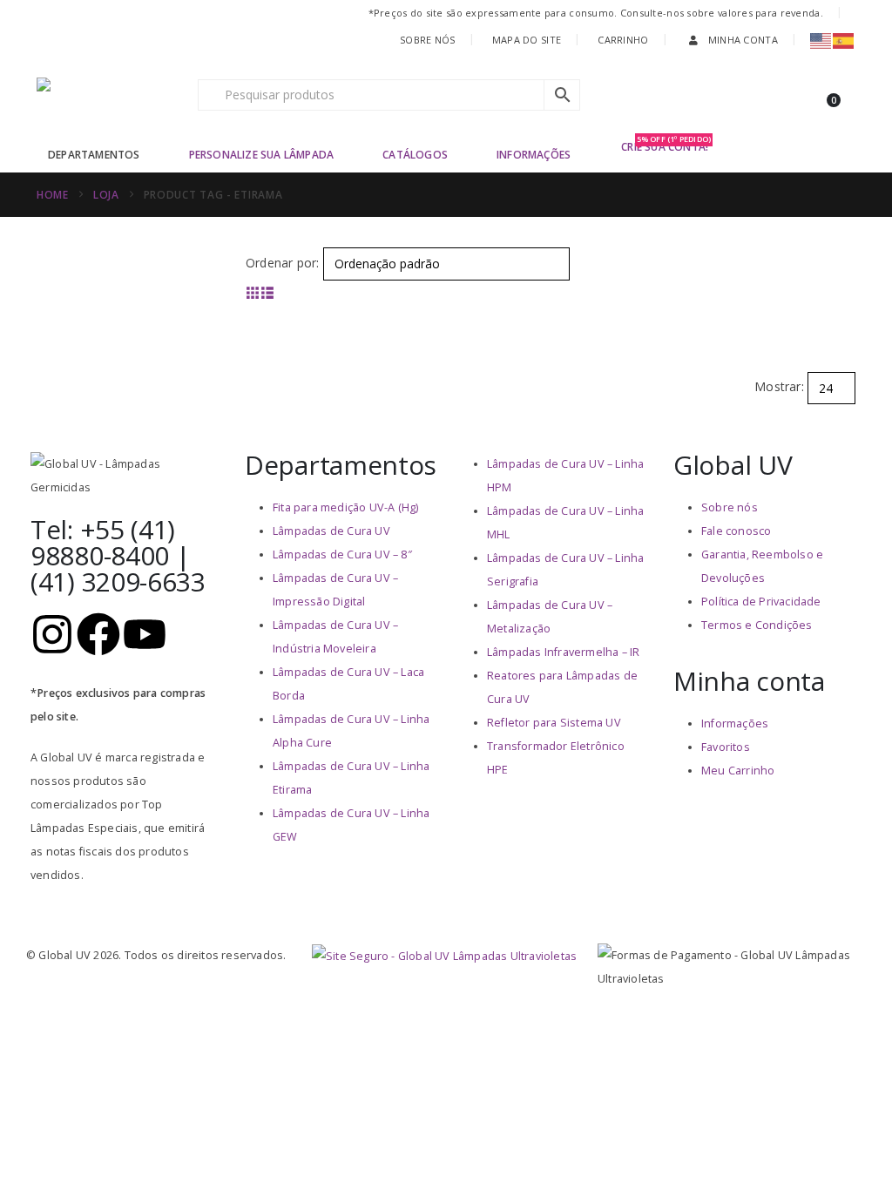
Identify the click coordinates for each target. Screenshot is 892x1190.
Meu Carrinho (737, 770)
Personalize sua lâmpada (261, 154)
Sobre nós (729, 507)
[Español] (844, 39)
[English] (821, 39)
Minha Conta (743, 39)
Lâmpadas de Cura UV (331, 531)
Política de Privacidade (761, 601)
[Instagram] (52, 634)
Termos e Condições (757, 625)
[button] (253, 292)
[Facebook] (98, 634)
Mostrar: (779, 386)
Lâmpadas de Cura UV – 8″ (342, 554)
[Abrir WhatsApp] (848, 1146)
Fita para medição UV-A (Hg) (345, 507)
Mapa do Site (526, 39)
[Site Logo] (111, 95)
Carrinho (623, 39)
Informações (534, 154)
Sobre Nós (427, 39)
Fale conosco (736, 531)
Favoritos (725, 747)
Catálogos (415, 154)
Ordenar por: (282, 262)
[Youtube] (144, 634)
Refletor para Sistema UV (554, 722)
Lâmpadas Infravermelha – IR (563, 652)
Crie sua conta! (666, 146)
